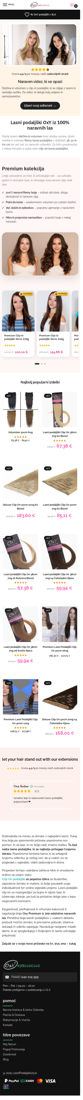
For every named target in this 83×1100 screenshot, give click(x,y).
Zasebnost (9, 1054)
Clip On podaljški (13, 879)
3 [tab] (40, 816)
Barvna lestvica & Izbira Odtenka (23, 1009)
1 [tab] (28, 816)
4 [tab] (46, 816)
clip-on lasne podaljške (53, 148)
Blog (6, 1059)
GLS (48, 989)
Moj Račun (9, 1044)
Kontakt (8, 1025)
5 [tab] (52, 816)
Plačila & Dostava (14, 1014)
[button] (72, 5)
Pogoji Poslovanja (14, 1049)
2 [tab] (34, 816)
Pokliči (25, 977)
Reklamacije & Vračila (16, 1020)
